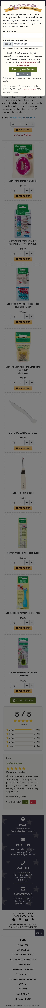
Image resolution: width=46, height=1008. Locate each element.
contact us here (30, 89)
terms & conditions (28, 61)
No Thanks (24, 74)
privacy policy (23, 64)
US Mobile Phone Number (15, 40)
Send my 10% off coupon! (24, 69)
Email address (9, 31)
